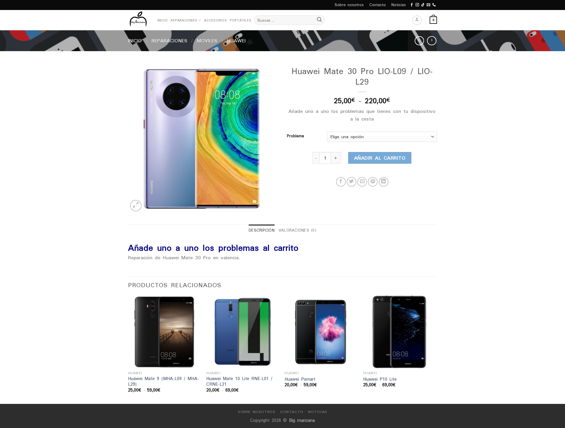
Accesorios (215, 20)
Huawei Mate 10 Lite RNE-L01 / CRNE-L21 (239, 381)
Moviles (207, 41)
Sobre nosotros (349, 5)
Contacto (377, 5)
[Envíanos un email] (428, 5)
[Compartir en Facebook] (341, 182)
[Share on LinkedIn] (383, 182)
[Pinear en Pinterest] (373, 182)
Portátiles (240, 20)
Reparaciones (184, 20)
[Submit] (319, 20)
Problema (295, 136)
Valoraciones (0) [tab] (297, 230)
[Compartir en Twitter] (351, 182)
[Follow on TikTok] (423, 5)
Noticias (398, 5)
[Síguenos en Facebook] (411, 5)
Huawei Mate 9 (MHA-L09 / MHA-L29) (163, 381)
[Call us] (434, 5)
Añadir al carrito (380, 158)
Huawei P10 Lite (380, 379)
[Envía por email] (362, 182)
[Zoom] (136, 205)
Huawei (236, 41)
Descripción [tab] (262, 230)
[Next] (435, 349)
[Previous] (128, 349)
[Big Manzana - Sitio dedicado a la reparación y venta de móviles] (138, 20)
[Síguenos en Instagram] (417, 5)
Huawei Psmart (300, 379)
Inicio (162, 20)
